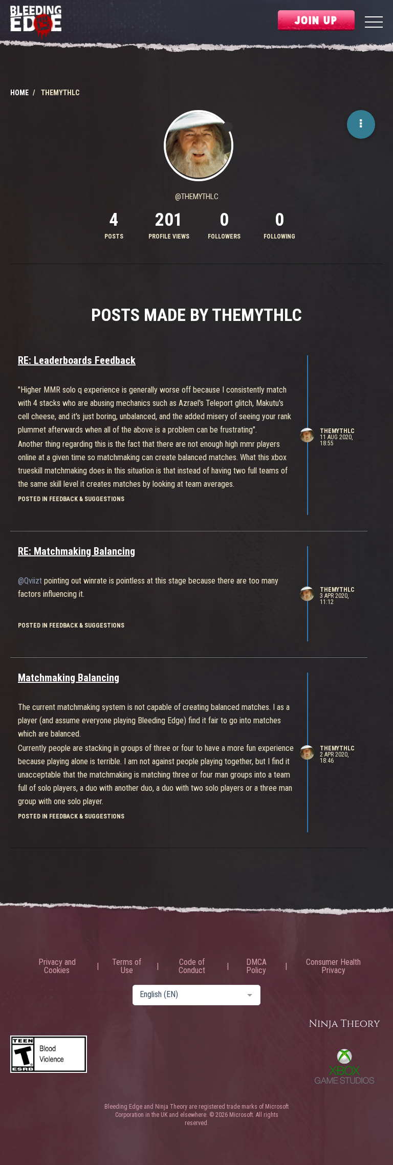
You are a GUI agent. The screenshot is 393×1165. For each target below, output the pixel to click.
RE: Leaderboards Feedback (77, 360)
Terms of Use (126, 966)
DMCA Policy (256, 966)
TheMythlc (337, 431)
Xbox (344, 1066)
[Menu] (374, 23)
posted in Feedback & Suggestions (71, 499)
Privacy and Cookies (57, 966)
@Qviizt (30, 581)
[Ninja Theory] (344, 1024)
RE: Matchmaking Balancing (76, 551)
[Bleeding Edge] (35, 23)
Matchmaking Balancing (68, 678)
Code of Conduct (192, 966)
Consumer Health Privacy (333, 966)
